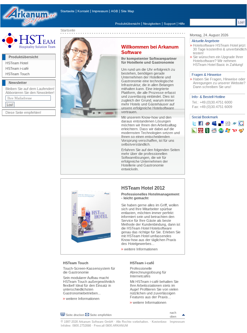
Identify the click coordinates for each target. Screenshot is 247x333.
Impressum (100, 11)
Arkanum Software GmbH (96, 321)
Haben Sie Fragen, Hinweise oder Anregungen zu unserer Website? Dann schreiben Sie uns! (219, 83)
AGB (114, 11)
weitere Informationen (140, 249)
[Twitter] (194, 125)
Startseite (67, 11)
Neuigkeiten (152, 23)
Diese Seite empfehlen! (23, 112)
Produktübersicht (127, 23)
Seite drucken (75, 315)
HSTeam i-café (17, 68)
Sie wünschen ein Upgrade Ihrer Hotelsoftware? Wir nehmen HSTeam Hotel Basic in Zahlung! (218, 61)
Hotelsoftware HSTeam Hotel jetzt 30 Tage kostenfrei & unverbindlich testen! (220, 49)
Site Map (127, 11)
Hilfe (181, 23)
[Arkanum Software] (30, 26)
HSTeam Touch (17, 74)
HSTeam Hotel (16, 63)
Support (170, 23)
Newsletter (18, 83)
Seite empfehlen (101, 315)
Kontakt (83, 11)
